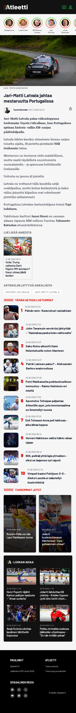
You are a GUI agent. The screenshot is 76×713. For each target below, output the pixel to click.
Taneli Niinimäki (20, 110)
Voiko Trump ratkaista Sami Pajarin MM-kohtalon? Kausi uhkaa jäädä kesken (18, 269)
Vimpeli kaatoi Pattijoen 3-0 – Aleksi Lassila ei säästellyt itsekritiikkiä (46, 478)
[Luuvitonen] (23, 23)
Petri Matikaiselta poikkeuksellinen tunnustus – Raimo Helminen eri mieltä (48, 386)
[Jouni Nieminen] (65, 23)
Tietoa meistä (51, 666)
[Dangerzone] (9, 23)
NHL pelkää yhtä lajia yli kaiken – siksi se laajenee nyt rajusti (46, 458)
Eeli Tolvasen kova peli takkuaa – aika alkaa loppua (46, 422)
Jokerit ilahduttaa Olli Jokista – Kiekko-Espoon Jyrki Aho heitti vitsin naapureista (54, 597)
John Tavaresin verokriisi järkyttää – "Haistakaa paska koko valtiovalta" (49, 330)
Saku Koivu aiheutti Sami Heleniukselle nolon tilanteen (45, 348)
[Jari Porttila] (51, 23)
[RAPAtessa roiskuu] (37, 23)
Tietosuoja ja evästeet (55, 671)
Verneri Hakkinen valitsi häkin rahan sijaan (49, 440)
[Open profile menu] (70, 7)
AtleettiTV (15, 666)
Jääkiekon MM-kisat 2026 (22, 671)
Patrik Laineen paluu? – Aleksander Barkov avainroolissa (49, 366)
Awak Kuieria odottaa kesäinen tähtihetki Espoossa (19, 632)
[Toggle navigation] (64, 7)
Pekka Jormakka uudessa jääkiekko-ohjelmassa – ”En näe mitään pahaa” (54, 632)
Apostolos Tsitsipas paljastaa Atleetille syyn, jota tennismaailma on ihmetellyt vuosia (48, 405)
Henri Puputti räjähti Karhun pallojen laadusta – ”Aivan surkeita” (21, 595)
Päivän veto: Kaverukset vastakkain (48, 310)
